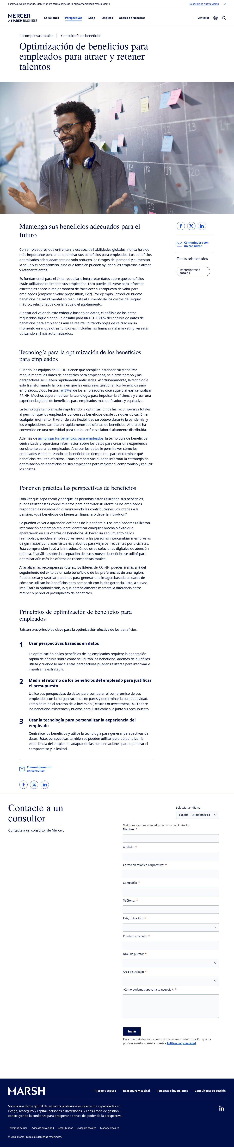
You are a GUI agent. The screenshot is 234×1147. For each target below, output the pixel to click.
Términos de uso (17, 1128)
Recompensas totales (36, 35)
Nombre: (129, 829)
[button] (224, 4)
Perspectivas (73, 18)
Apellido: (128, 847)
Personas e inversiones (172, 1091)
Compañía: (130, 883)
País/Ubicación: (133, 918)
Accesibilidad (65, 1128)
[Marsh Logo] (26, 1091)
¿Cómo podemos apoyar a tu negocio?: (148, 990)
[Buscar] (224, 18)
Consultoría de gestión (210, 1091)
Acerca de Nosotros (132, 18)
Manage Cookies (109, 1128)
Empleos (107, 18)
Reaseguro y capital (136, 1091)
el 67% (66, 390)
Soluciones (51, 18)
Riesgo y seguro (105, 1091)
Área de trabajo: (133, 972)
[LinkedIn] (221, 1108)
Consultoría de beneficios (81, 35)
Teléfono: (129, 901)
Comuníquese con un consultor (39, 768)
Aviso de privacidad (43, 1128)
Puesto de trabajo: (135, 936)
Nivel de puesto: (133, 954)
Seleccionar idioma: (188, 808)
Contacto (203, 17)
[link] (23, 785)
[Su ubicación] (215, 18)
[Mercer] (22, 18)
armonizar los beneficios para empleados (70, 438)
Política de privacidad (181, 1043)
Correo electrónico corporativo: (143, 865)
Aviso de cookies (86, 1128)
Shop (91, 18)
